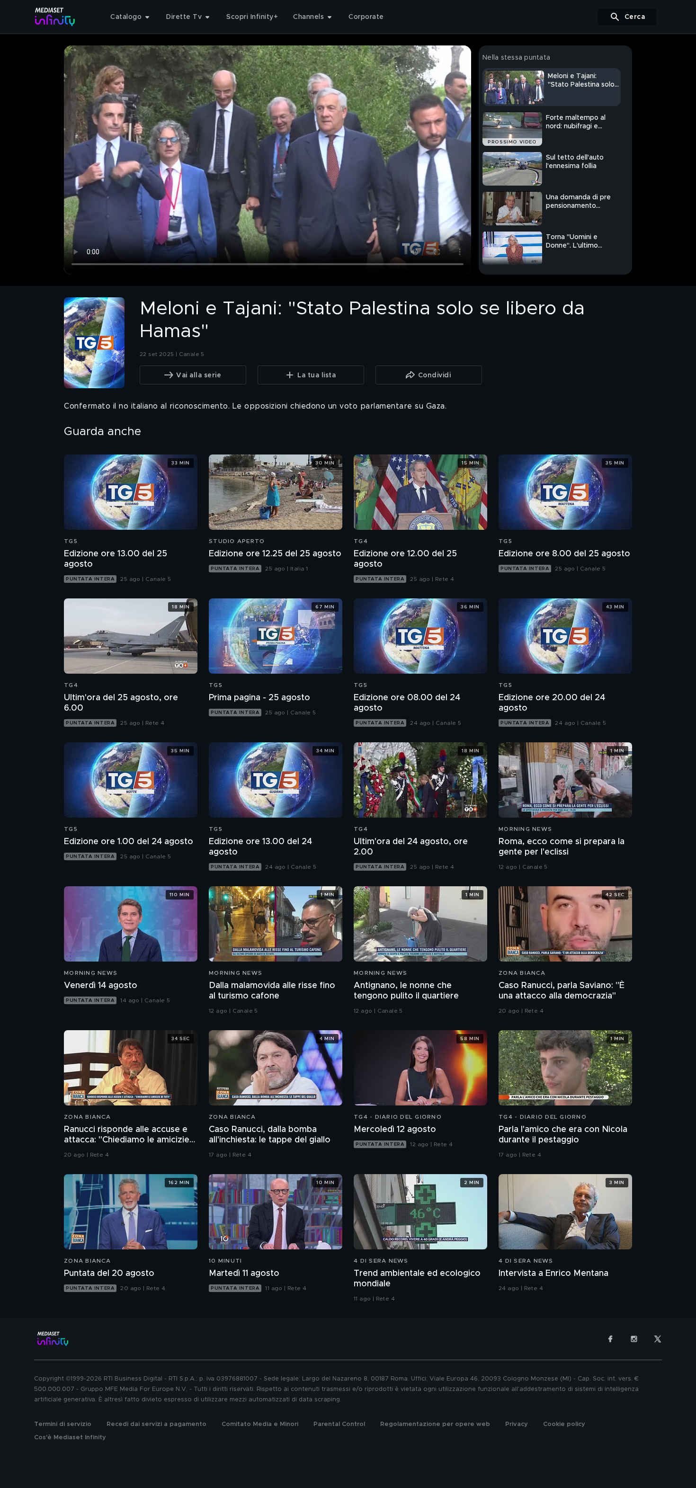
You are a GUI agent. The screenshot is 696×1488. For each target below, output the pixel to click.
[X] (657, 1339)
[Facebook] (610, 1339)
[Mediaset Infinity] (55, 17)
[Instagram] (634, 1339)
